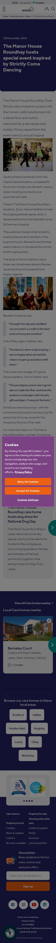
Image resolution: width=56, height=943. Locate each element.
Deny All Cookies (28, 481)
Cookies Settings (28, 499)
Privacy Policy (23, 472)
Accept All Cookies (28, 490)
